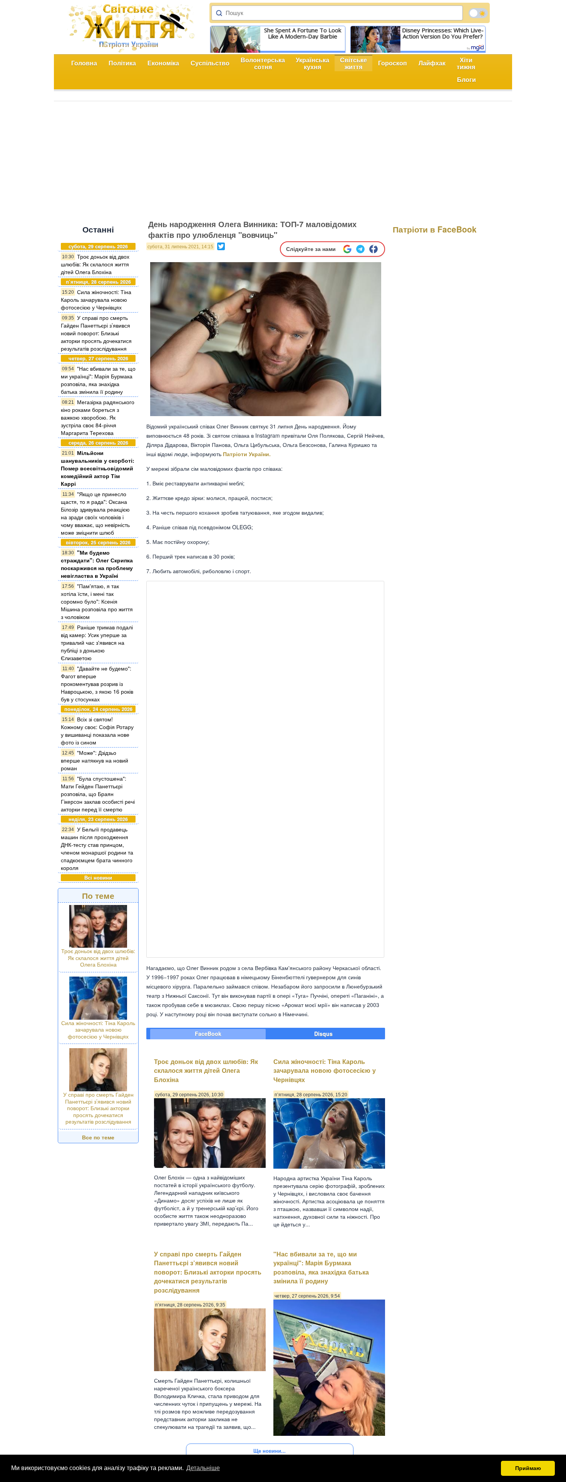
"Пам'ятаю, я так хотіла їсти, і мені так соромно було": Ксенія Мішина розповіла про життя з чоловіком (97, 601)
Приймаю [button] (528, 1468)
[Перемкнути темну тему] (478, 13)
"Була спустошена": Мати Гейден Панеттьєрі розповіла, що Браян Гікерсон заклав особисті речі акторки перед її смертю (98, 793)
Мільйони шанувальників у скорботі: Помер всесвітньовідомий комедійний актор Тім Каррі (97, 468)
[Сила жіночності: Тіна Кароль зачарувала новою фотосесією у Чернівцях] (98, 997)
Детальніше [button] (203, 1468)
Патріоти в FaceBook (435, 229)
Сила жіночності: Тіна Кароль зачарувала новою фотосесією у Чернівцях (96, 299)
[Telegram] (360, 249)
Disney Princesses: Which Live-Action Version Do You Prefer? (443, 33)
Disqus (323, 1033)
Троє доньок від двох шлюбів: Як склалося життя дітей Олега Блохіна (95, 264)
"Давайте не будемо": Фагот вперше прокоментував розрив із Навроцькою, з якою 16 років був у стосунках (97, 683)
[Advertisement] (283, 159)
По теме (98, 895)
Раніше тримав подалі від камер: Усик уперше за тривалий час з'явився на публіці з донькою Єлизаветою (97, 642)
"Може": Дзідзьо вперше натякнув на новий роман (94, 760)
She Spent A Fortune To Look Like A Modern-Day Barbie (302, 33)
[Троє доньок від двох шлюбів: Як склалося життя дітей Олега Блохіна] (98, 925)
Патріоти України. (247, 454)
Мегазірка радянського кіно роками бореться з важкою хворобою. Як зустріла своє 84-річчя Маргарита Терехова (97, 417)
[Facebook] (373, 249)
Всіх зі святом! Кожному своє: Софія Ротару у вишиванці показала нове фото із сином (97, 730)
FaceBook (208, 1033)
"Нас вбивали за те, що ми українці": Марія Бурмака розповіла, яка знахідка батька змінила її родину (98, 380)
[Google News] (347, 249)
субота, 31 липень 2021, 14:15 (180, 246)
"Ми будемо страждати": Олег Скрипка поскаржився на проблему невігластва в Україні (97, 564)
